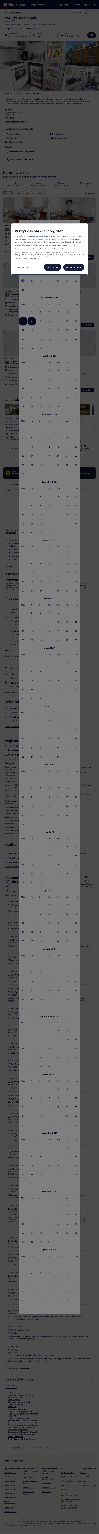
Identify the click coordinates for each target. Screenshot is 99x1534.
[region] (49, 249)
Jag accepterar (74, 267)
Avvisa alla (52, 267)
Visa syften (23, 267)
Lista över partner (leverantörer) (27, 258)
